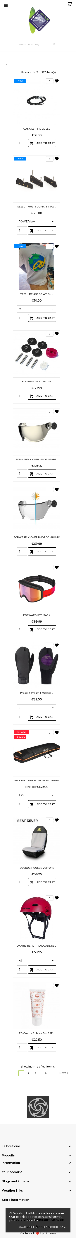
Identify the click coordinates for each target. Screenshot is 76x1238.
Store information (15, 1200)
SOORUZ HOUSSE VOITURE (37, 867)
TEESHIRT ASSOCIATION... (36, 294)
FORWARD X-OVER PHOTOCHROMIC (37, 537)
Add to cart (42, 143)
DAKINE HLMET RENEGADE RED (36, 945)
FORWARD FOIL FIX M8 (36, 381)
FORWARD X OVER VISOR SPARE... (36, 459)
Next (64, 1073)
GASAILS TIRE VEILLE (36, 128)
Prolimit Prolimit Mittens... (36, 692)
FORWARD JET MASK (36, 615)
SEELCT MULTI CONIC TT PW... (36, 206)
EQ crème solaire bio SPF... (36, 1033)
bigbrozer (51, 1233)
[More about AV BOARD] (38, 1107)
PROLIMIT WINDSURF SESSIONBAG (36, 780)
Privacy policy (27, 1226)
